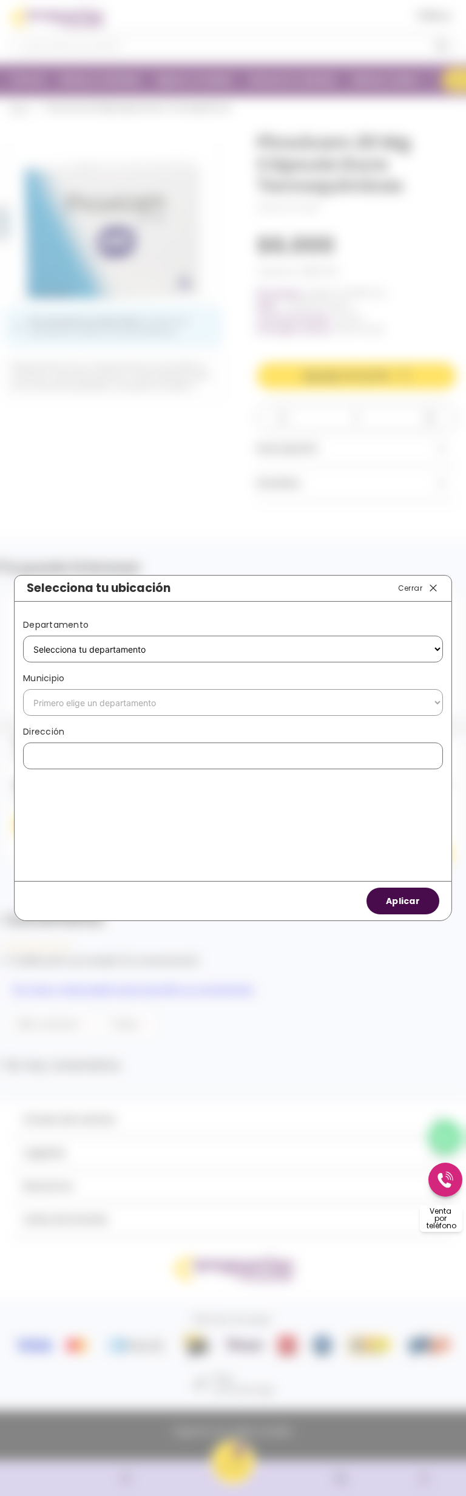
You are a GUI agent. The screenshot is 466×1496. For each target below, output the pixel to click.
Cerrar (410, 587)
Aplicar (403, 901)
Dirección (43, 732)
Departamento (56, 625)
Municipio (43, 678)
